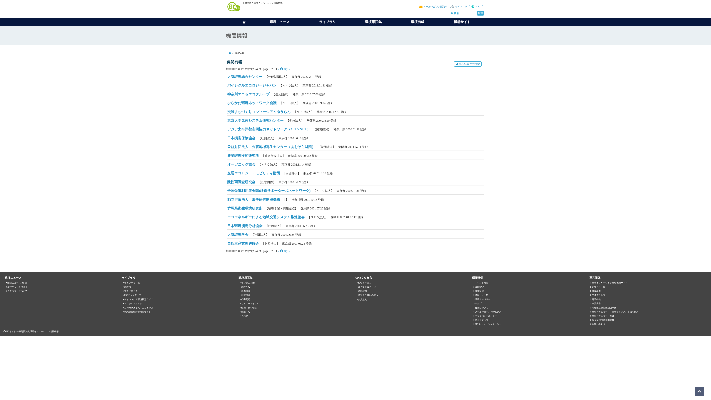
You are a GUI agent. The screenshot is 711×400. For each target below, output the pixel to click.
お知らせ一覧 (598, 287)
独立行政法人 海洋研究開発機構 (253, 199)
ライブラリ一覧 (132, 282)
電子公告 (596, 299)
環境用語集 (373, 22)
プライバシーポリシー (486, 316)
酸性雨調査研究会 (241, 182)
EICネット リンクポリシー (488, 324)
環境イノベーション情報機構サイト (609, 282)
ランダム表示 (248, 282)
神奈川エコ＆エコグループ (248, 94)
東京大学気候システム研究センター (255, 120)
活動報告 (362, 291)
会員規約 (362, 299)
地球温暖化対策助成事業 (604, 307)
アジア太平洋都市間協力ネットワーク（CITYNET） (269, 129)
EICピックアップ (132, 295)
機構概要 (596, 291)
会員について (481, 307)
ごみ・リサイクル (250, 303)
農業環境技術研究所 (243, 156)
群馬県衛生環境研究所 (245, 208)
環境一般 (245, 312)
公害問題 (245, 299)
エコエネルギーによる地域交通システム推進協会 (266, 217)
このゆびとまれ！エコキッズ (138, 307)
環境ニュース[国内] (17, 282)
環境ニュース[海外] (17, 287)
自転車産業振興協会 (243, 243)
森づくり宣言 (364, 282)
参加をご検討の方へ (368, 295)
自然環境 (245, 291)
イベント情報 (481, 282)
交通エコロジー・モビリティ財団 (253, 173)
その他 (244, 316)
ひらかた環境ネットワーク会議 (252, 103)
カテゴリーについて (17, 291)
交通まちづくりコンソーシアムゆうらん (259, 112)
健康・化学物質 (249, 307)
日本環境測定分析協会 (245, 226)
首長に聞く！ (131, 291)
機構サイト (462, 22)
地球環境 (245, 295)
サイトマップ (462, 6)
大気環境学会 (237, 234)
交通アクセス (598, 295)
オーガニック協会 (241, 164)
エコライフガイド (133, 303)
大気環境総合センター (245, 77)
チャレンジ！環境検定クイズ (138, 299)
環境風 (127, 287)
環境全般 (245, 287)
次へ (286, 69)
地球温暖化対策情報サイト (137, 312)
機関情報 (479, 291)
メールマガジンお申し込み (488, 312)
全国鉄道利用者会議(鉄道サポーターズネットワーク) (269, 191)
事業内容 (596, 303)
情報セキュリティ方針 (603, 316)
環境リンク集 (481, 295)
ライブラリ (327, 22)
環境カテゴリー (482, 299)
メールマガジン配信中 (435, 6)
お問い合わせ (598, 324)
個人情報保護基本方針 (603, 320)
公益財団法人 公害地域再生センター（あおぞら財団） (271, 147)
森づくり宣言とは (367, 287)
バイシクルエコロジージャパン (252, 85)
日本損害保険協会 (241, 138)
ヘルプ (479, 6)
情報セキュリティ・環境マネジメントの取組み (615, 312)
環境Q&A (479, 287)
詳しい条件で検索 (469, 64)
